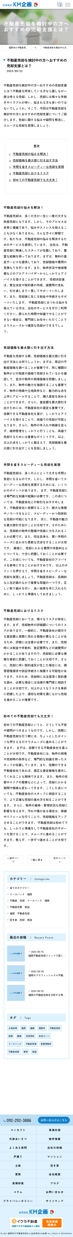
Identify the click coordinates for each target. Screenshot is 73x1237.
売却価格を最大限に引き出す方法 (35, 160)
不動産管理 (31, 1043)
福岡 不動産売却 (20, 913)
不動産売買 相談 (20, 907)
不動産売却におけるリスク (31, 173)
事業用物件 (46, 1043)
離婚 (19, 1036)
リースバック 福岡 (21, 894)
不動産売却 (55, 1028)
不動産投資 (14, 1051)
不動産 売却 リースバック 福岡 (29, 900)
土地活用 (13, 1028)
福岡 (23, 1028)
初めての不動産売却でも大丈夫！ (35, 179)
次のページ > (59, 859)
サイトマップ (55, 1201)
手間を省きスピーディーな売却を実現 (38, 166)
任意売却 (30, 1036)
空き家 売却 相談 (21, 920)
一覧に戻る (36, 860)
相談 (34, 1051)
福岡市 (42, 1028)
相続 (11, 1036)
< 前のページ (13, 859)
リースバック (15, 1043)
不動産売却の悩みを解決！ (31, 154)
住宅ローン (44, 1036)
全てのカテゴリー (20, 888)
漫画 (32, 1028)
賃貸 (26, 1051)
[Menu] (67, 4)
